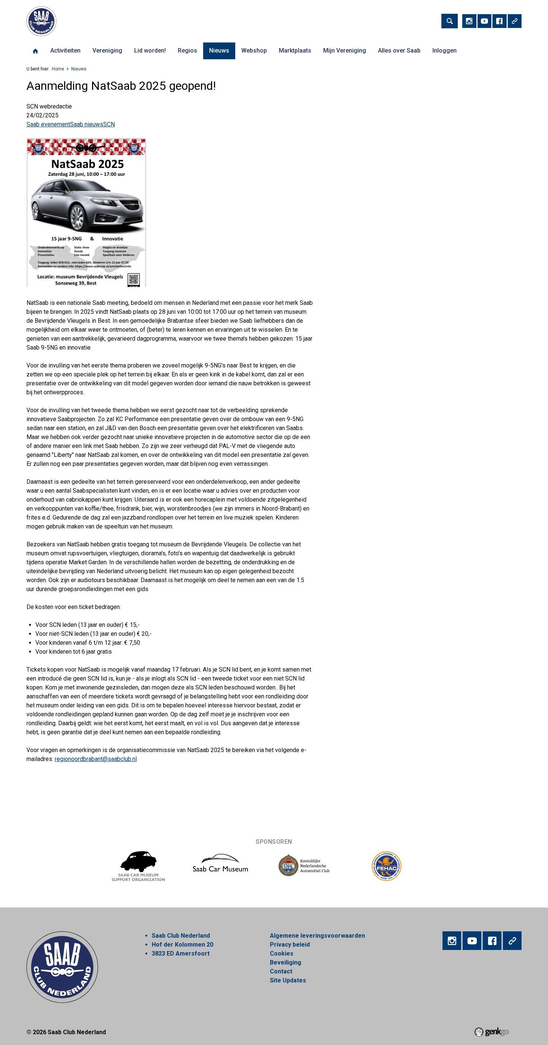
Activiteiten (65, 50)
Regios (187, 50)
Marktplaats (295, 50)
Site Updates (288, 980)
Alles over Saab (399, 50)
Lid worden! (150, 50)
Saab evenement (48, 124)
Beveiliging (285, 962)
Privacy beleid (290, 944)
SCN (109, 124)
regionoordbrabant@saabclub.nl (96, 759)
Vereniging (107, 50)
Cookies (281, 953)
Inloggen (444, 50)
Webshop (254, 50)
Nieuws (219, 50)
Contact (281, 971)
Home (35, 51)
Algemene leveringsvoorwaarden (317, 935)
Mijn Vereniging (344, 50)
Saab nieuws (86, 124)
